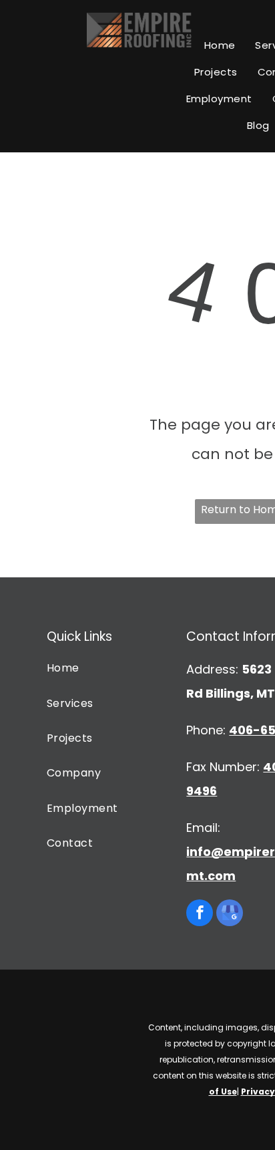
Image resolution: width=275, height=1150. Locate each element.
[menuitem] (220, 45)
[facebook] (199, 914)
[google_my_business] (229, 914)
